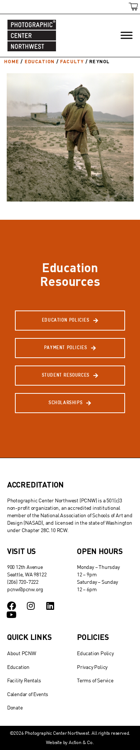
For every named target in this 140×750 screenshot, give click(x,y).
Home (11, 61)
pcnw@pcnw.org (25, 589)
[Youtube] (11, 614)
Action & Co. (81, 742)
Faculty (72, 61)
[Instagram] (31, 605)
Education (40, 61)
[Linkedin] (50, 605)
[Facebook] (11, 605)
